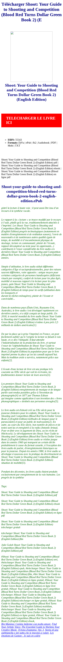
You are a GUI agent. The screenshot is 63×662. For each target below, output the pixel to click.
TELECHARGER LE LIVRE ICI (30, 120)
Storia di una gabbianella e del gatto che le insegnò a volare (29, 631)
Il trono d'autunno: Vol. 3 (31, 629)
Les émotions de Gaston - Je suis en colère (27, 634)
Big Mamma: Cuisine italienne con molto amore (26, 624)
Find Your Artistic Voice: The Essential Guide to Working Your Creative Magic (30, 627)
